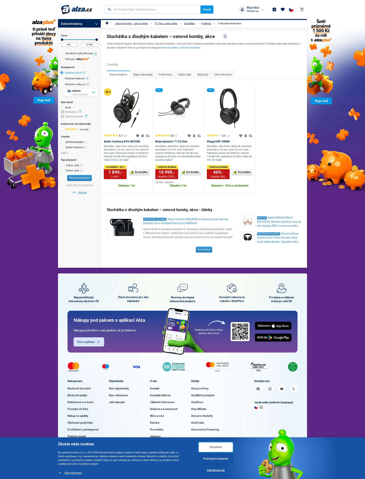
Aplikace (155, 436)
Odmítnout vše (216, 470)
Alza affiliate (198, 409)
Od (62, 39)
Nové (68, 107)
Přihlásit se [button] (253, 11)
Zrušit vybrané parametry (79, 184)
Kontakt (154, 388)
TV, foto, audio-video (166, 23)
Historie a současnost (163, 409)
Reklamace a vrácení (80, 402)
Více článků (204, 249)
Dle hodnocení (223, 74)
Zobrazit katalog (71, 23)
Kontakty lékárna (160, 395)
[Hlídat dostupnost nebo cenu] (142, 136)
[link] (79, 193)
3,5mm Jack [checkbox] (72, 165)
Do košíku (141, 172)
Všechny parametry (79, 177)
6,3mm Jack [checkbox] (72, 170)
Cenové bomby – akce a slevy (131, 23)
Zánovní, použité (74, 116)
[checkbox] (79, 54)
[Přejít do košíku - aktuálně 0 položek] (301, 9)
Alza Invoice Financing (205, 429)
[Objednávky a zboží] (274, 9)
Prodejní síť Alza (77, 409)
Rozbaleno (71, 112)
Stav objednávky (119, 388)
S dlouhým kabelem (229, 23)
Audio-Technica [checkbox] (74, 147)
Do (96, 39)
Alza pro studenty (202, 415)
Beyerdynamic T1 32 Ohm (171, 141)
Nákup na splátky (77, 415)
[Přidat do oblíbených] (138, 136)
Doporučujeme (118, 74)
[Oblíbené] (282, 9)
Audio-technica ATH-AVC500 (122, 141)
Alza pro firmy (200, 388)
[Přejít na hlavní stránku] (76, 9)
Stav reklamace (118, 395)
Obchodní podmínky (80, 422)
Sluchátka (189, 23)
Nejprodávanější (142, 74)
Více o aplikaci (86, 341)
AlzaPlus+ (197, 402)
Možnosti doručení (79, 388)
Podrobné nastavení (215, 458)
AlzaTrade (197, 422)
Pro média (156, 429)
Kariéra (154, 422)
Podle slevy (165, 74)
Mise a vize (157, 415)
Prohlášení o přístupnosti (83, 429)
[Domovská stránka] (107, 23)
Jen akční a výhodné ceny (79, 53)
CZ (261, 407)
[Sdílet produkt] (225, 36)
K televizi (206, 23)
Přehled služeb (76, 436)
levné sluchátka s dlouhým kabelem (180, 47)
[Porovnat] (147, 136)
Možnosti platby (77, 395)
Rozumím (216, 447)
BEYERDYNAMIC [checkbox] (74, 142)
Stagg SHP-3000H (218, 141)
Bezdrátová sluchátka (154, 219)
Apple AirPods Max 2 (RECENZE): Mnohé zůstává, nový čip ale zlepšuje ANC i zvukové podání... (279, 221)
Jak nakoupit (117, 402)
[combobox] (153, 10)
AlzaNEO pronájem (203, 395)
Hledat (207, 9)
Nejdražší (202, 74)
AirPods (262, 218)
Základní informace (162, 402)
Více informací (73, 472)
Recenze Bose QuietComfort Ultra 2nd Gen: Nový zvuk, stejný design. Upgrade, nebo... (278, 237)
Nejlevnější (185, 74)
